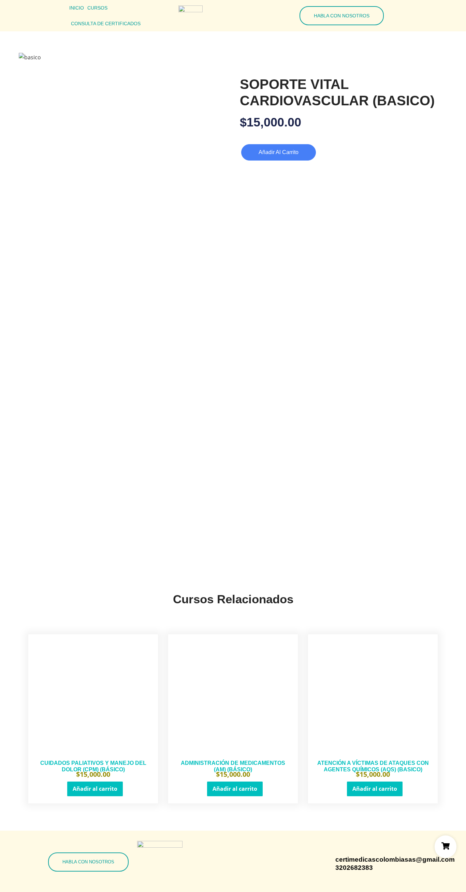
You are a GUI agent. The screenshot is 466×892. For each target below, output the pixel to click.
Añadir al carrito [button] (95, 788)
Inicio (76, 8)
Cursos (97, 8)
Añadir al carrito (278, 152)
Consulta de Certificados (106, 23)
